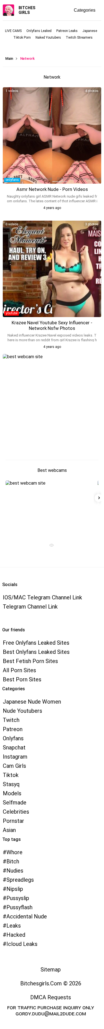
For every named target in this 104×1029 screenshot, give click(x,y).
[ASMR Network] (52, 135)
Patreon (12, 729)
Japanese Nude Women (32, 701)
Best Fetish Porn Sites (30, 661)
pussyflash (19, 907)
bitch (12, 861)
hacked (15, 934)
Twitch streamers (79, 37)
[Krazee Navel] (52, 269)
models (12, 793)
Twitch (11, 720)
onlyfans (12, 180)
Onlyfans (13, 738)
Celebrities (16, 811)
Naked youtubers (48, 37)
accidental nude (26, 916)
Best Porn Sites (22, 679)
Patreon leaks (67, 31)
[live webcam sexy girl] (50, 508)
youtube (11, 313)
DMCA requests (50, 997)
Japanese (89, 31)
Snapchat (14, 747)
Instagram (15, 756)
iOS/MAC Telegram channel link (42, 597)
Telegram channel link (30, 606)
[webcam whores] (50, 546)
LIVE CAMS (13, 31)
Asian (9, 830)
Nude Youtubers (22, 710)
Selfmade (14, 802)
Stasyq (11, 784)
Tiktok (11, 775)
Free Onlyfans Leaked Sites (36, 642)
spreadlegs (20, 879)
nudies (14, 870)
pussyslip (17, 898)
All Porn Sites (19, 670)
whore (14, 852)
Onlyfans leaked (39, 31)
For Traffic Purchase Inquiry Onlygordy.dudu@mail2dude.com (50, 1010)
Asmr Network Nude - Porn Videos (52, 189)
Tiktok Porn (22, 37)
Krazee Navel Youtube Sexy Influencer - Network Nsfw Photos (52, 325)
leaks (13, 925)
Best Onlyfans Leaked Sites (36, 652)
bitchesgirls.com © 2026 (50, 983)
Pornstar (13, 821)
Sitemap (50, 969)
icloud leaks (21, 944)
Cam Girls (14, 766)
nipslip (14, 889)
